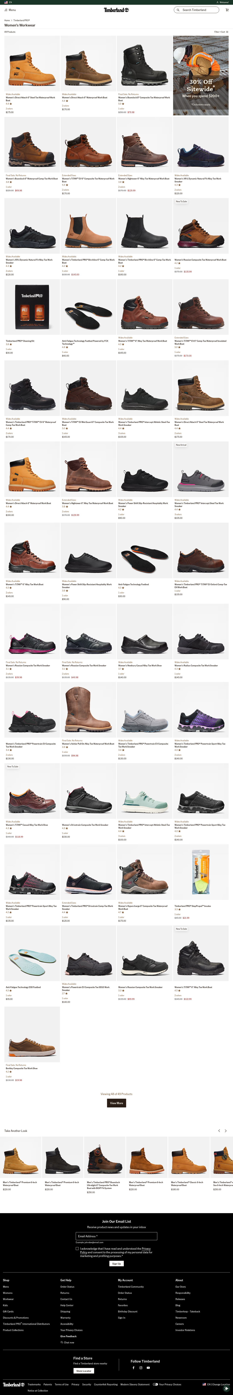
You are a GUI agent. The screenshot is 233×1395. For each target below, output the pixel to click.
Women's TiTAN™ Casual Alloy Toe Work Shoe (27, 825)
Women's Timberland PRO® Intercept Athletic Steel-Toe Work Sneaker (144, 423)
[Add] (56, 39)
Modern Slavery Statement (135, 1384)
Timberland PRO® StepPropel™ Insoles (193, 906)
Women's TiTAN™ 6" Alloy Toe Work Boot (24, 584)
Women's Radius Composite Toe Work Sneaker (196, 665)
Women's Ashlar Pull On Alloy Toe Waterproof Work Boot (88, 743)
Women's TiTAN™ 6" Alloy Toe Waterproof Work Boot (142, 341)
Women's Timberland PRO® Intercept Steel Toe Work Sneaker (199, 504)
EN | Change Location (218, 1384)
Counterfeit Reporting (106, 1384)
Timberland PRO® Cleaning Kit (20, 341)
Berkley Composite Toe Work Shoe (21, 1068)
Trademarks (34, 1384)
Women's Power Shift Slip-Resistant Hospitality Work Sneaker (143, 504)
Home (7, 20)
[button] (116, 1103)
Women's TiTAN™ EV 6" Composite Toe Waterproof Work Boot (88, 180)
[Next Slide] (56, 64)
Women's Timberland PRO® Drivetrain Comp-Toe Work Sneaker (87, 907)
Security (86, 1384)
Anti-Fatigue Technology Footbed (133, 584)
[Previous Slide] (7, 64)
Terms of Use (62, 1384)
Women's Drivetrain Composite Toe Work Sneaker (85, 825)
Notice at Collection (38, 1390)
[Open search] (226, 1388)
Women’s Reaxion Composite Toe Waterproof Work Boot (200, 259)
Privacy (75, 1384)
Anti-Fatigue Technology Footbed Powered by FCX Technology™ (85, 342)
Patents (48, 1384)
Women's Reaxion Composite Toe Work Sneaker (28, 665)
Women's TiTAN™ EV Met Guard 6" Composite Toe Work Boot (88, 423)
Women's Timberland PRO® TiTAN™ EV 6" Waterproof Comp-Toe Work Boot (31, 423)
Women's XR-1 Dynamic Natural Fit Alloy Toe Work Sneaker (198, 180)
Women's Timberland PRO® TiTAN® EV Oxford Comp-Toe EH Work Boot (201, 586)
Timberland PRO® (21, 20)
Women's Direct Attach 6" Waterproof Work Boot (84, 97)
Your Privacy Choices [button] (170, 1384)
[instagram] (141, 1368)
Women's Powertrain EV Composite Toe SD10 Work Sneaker (85, 988)
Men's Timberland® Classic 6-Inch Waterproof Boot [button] (187, 1184)
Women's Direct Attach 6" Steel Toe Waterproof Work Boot (30, 99)
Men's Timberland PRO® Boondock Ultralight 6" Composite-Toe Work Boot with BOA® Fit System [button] (103, 1185)
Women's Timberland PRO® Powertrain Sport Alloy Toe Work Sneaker (200, 745)
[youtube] (148, 1368)
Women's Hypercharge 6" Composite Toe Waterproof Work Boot (142, 907)
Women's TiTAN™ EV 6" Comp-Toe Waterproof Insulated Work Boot (200, 342)
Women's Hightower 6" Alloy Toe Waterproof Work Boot (143, 178)
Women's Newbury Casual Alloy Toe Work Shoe (140, 665)
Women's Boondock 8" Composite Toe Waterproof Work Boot (144, 99)
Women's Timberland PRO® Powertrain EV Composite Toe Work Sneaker (31, 745)
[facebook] (134, 1368)
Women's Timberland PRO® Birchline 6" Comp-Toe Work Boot (88, 261)
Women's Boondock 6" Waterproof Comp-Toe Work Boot (32, 178)
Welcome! (222, 2)
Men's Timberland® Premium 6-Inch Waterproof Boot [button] (20, 1184)
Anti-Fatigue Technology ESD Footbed (23, 987)
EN (10, 2)
